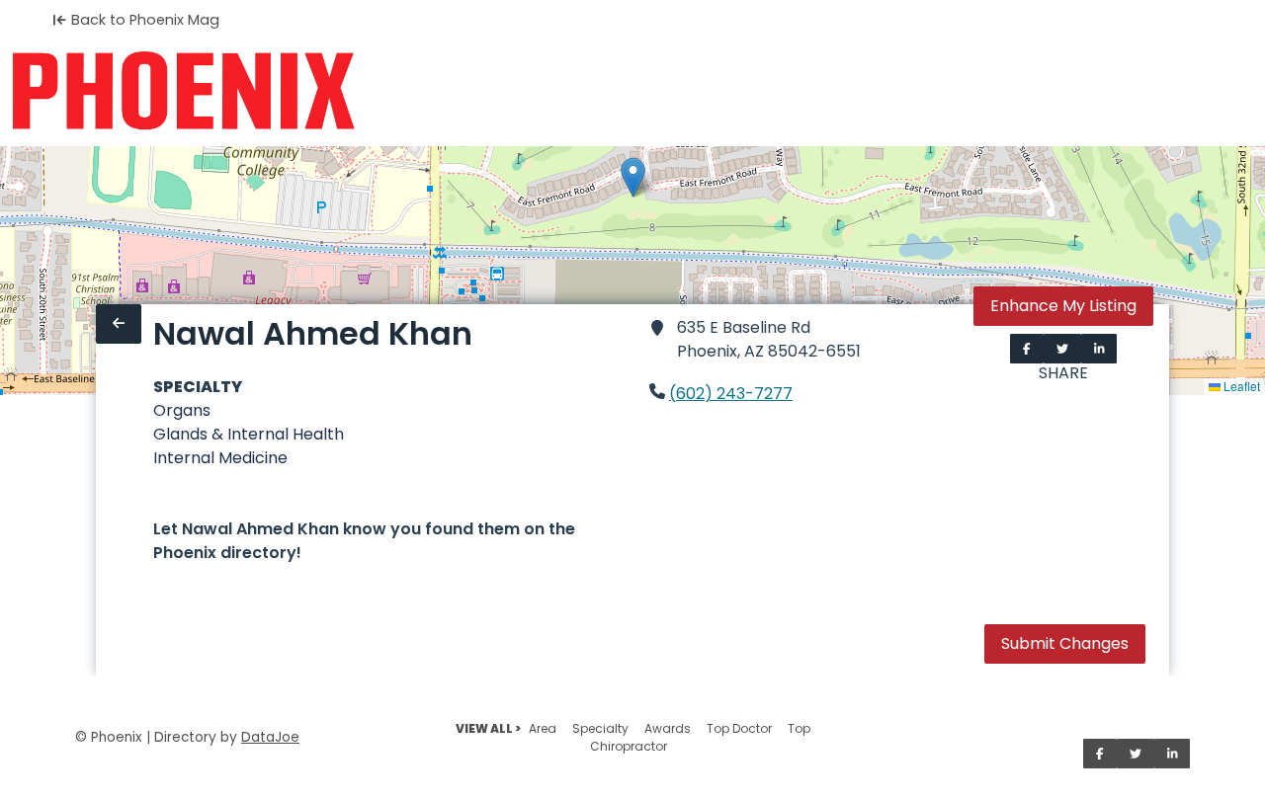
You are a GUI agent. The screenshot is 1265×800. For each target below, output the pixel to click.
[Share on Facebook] (1027, 348)
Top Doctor (739, 728)
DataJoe (270, 737)
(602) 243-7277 (731, 393)
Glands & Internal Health (248, 434)
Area (542, 728)
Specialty (600, 728)
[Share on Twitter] (1062, 348)
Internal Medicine (220, 457)
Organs (182, 410)
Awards (667, 728)
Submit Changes (1065, 643)
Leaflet (1240, 385)
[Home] (183, 91)
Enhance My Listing (1063, 305)
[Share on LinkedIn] (1099, 348)
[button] (633, 177)
